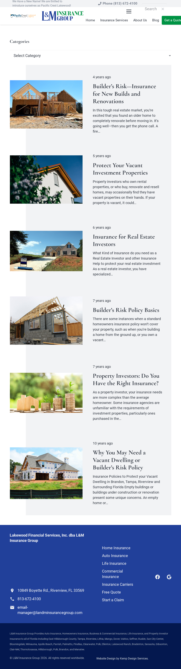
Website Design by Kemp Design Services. (122, 658)
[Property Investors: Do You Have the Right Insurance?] (46, 375)
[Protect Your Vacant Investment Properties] (46, 158)
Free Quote (111, 592)
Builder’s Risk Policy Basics (126, 310)
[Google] (169, 577)
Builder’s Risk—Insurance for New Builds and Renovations (124, 93)
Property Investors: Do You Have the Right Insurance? (126, 379)
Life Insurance (114, 563)
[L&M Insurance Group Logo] (62, 16)
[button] (129, 11)
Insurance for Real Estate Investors (124, 240)
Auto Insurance (115, 556)
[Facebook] (157, 577)
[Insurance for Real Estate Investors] (46, 233)
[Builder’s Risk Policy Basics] (46, 299)
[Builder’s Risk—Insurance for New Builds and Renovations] (46, 83)
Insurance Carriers (117, 584)
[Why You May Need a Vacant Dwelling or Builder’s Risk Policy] (46, 450)
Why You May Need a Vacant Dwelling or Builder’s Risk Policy (119, 460)
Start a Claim (113, 600)
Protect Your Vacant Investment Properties (120, 168)
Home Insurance (116, 548)
